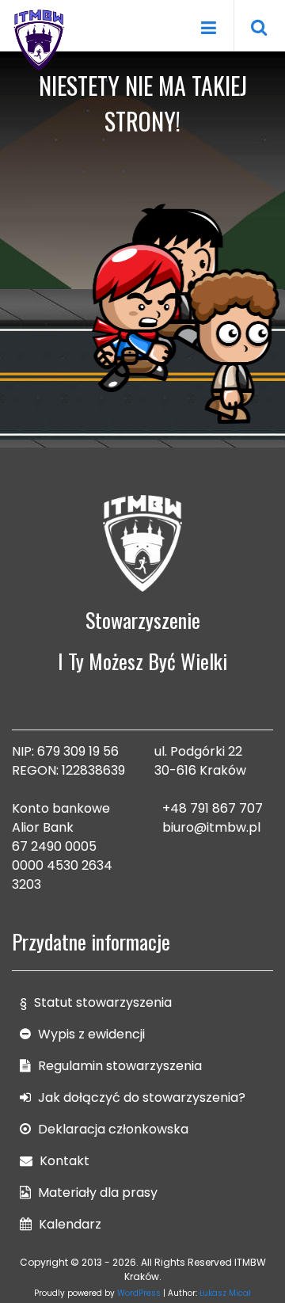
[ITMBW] (39, 38)
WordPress (139, 1293)
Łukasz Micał (225, 1293)
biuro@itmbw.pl (211, 827)
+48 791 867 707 (212, 808)
